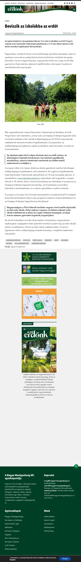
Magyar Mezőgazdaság (14, 516)
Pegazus (8, 534)
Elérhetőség (48, 531)
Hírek (7, 21)
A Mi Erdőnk (50, 3)
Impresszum (48, 524)
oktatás (9, 243)
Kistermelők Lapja (12, 524)
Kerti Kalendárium (12, 538)
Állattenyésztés (11, 549)
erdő (56, 240)
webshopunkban (50, 490)
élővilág (26, 240)
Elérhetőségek (30, 3)
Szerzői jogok (49, 520)
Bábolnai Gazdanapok (40, 3)
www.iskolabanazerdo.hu (29, 178)
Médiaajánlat (21, 3)
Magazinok (14, 3)
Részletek (12, 560)
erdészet (48, 240)
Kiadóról (7, 3)
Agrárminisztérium (13, 240)
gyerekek (64, 240)
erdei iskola (37, 240)
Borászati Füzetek (12, 542)
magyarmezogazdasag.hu (14, 33)
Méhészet (8, 527)
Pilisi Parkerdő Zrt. (22, 243)
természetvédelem (39, 243)
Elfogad (65, 559)
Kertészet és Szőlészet (13, 520)
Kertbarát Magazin (12, 531)
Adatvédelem (49, 516)
